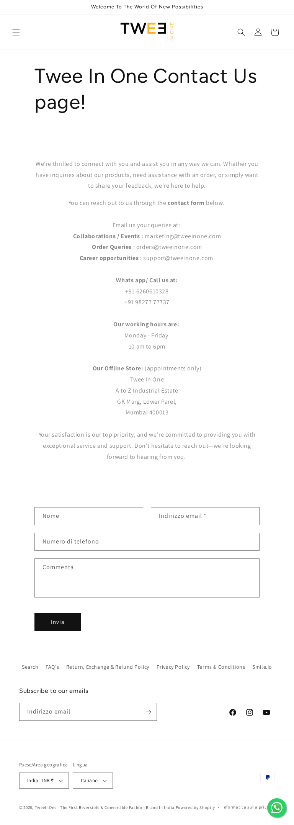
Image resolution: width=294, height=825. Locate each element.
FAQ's (52, 666)
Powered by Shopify (195, 807)
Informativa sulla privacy (248, 807)
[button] (16, 32)
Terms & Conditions (221, 666)
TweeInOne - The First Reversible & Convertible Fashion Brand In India (105, 807)
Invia (58, 621)
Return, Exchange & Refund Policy (107, 666)
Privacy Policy (173, 666)
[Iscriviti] (148, 712)
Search (30, 666)
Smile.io (262, 666)
